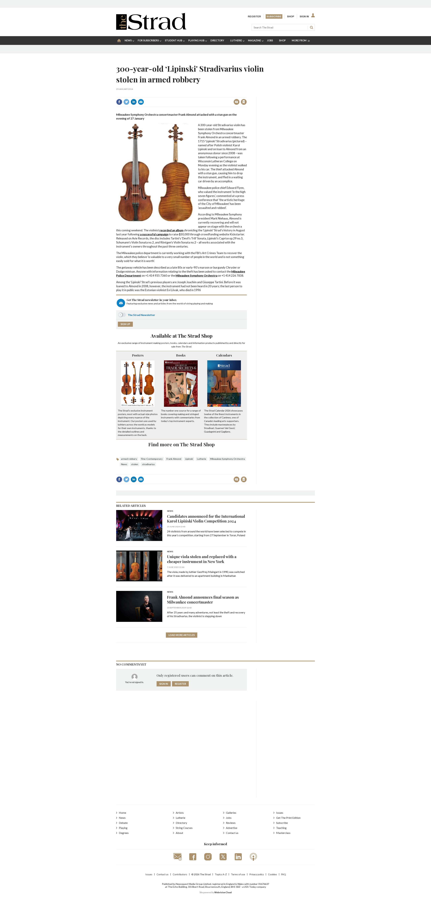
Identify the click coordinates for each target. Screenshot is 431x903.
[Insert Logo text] (151, 28)
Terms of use (238, 874)
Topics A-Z (221, 874)
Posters (138, 355)
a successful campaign (154, 234)
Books (181, 355)
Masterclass (283, 832)
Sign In (304, 16)
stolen (134, 464)
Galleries (231, 812)
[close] (246, 94)
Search (311, 27)
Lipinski (189, 458)
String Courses (184, 827)
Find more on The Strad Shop (181, 444)
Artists (180, 812)
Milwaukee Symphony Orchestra (196, 275)
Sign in (201, 94)
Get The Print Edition (288, 817)
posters (165, 343)
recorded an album (171, 230)
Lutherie (201, 458)
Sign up (125, 324)
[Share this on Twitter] (126, 102)
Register (254, 16)
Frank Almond (174, 458)
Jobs (228, 817)
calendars (183, 343)
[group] (299, 40)
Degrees (124, 832)
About (179, 832)
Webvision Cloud (223, 892)
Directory (181, 822)
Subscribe (274, 16)
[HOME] (119, 40)
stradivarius (148, 464)
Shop (290, 16)
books (173, 343)
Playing (123, 827)
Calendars (224, 355)
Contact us (232, 832)
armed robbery (129, 458)
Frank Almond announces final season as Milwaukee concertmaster (203, 599)
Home (122, 812)
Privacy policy (256, 874)
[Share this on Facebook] (119, 102)
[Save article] (244, 102)
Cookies (272, 874)
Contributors (180, 874)
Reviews (231, 822)
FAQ (283, 874)
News (124, 464)
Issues (279, 812)
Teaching (281, 827)
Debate (123, 822)
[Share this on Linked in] (134, 102)
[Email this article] (141, 102)
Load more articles (182, 635)
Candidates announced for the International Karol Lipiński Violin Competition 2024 (206, 519)
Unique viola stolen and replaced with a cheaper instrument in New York (201, 559)
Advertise (231, 827)
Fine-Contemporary (151, 458)
